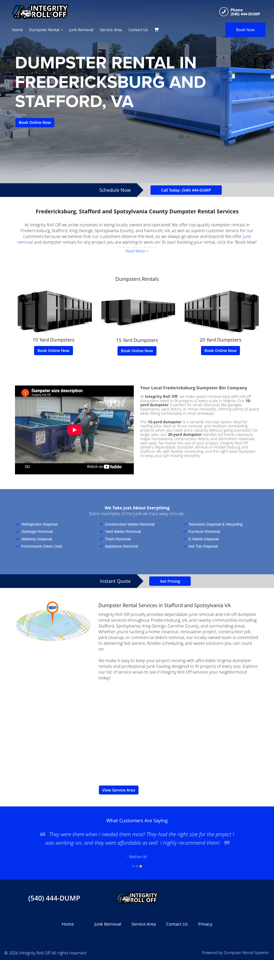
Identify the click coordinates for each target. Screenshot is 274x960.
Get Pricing (170, 581)
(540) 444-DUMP (54, 898)
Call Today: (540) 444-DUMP (186, 190)
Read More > (137, 251)
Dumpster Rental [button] (45, 29)
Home (17, 29)
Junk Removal (81, 29)
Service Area (111, 29)
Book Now (245, 29)
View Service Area (118, 790)
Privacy (205, 924)
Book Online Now (35, 122)
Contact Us (138, 29)
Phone (237, 10)
